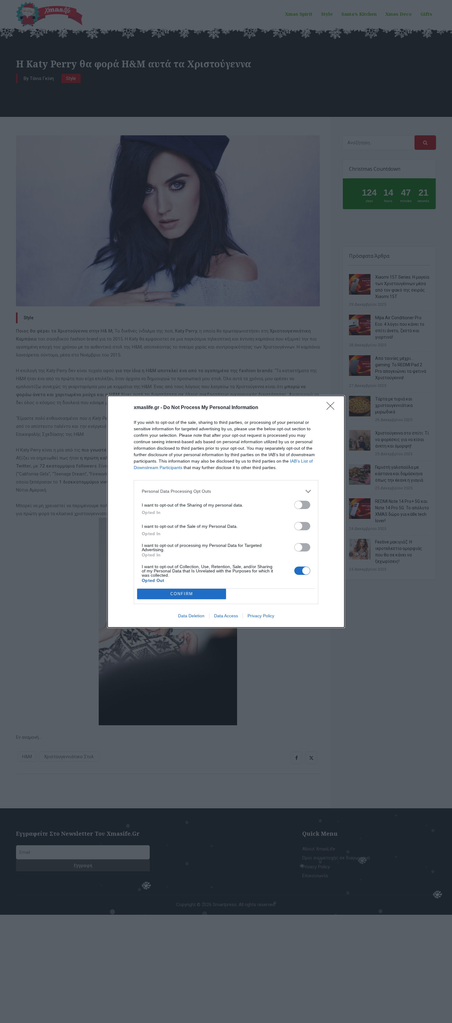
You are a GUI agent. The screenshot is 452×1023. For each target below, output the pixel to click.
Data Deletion (191, 615)
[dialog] (226, 511)
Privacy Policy (261, 615)
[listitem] (226, 491)
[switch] (302, 505)
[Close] (332, 408)
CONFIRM (181, 593)
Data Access (226, 615)
